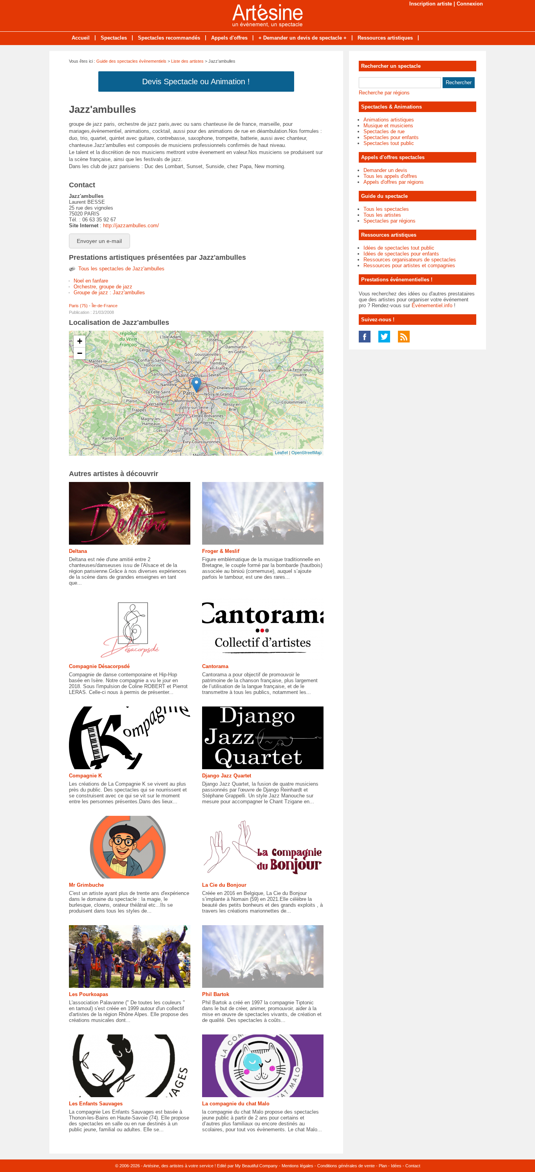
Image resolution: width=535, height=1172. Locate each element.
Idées (396, 1165)
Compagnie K (85, 776)
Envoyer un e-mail (99, 241)
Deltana (78, 551)
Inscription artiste (430, 4)
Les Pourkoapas (88, 994)
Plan (383, 1165)
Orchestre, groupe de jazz (103, 287)
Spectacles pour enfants (391, 137)
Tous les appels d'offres (390, 176)
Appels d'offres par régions (393, 182)
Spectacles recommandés (169, 38)
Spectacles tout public (388, 143)
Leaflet (281, 452)
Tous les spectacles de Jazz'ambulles (121, 269)
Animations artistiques (388, 120)
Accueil (81, 38)
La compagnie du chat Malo (235, 1104)
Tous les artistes (382, 215)
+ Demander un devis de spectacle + (302, 38)
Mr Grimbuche (86, 885)
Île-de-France (104, 305)
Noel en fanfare (91, 281)
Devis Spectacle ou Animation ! (196, 81)
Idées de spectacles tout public (398, 248)
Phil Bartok (215, 994)
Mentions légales (297, 1165)
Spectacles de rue (384, 131)
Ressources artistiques (385, 38)
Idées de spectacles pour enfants (401, 254)
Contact (412, 1165)
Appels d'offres (229, 38)
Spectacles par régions (389, 221)
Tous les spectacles (386, 209)
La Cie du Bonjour (224, 885)
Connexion (470, 4)
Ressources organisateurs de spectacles (409, 260)
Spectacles (114, 38)
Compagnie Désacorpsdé (99, 666)
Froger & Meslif (220, 551)
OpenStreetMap (306, 452)
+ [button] (79, 341)
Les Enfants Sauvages (96, 1104)
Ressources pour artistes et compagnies (409, 265)
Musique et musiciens (388, 126)
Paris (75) (78, 305)
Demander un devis (385, 170)
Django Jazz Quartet (226, 776)
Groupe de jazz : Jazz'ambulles (109, 292)
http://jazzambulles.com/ (131, 225)
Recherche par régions (384, 93)
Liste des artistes (187, 61)
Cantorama (215, 666)
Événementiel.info (432, 305)
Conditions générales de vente (346, 1165)
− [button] (79, 353)
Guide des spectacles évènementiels (131, 61)
